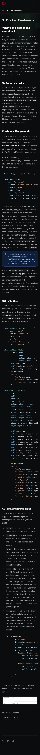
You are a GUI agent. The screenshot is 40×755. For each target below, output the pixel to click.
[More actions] (37, 3)
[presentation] (20, 186)
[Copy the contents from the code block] (34, 173)
